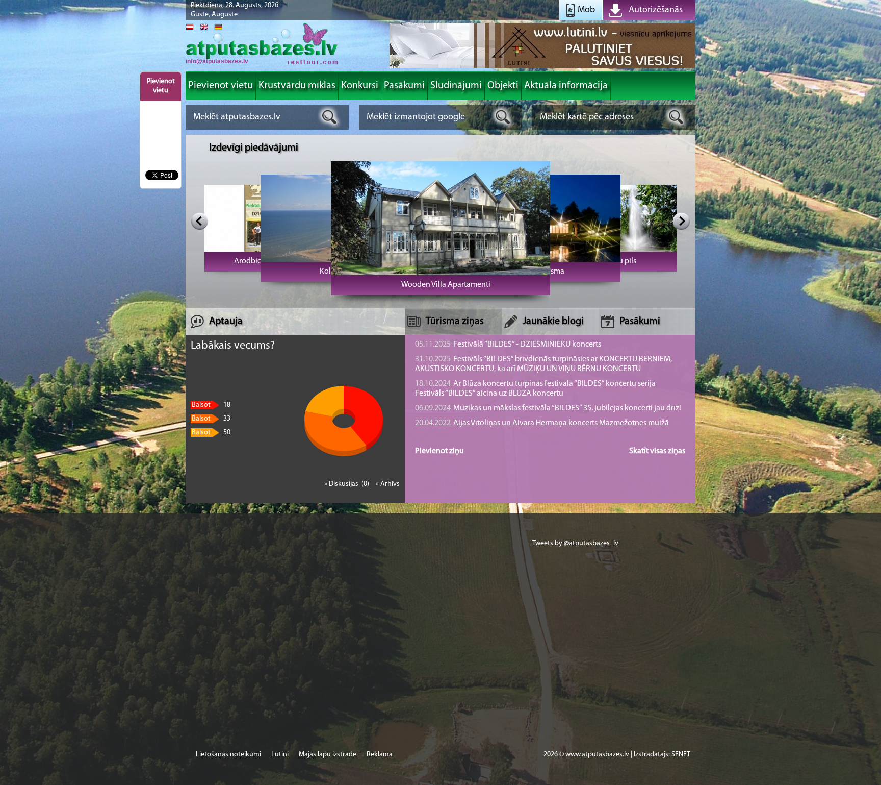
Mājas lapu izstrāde (327, 754)
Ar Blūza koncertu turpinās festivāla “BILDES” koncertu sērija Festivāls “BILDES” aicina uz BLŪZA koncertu (535, 389)
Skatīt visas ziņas (657, 451)
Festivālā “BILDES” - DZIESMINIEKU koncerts (508, 344)
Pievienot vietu (161, 86)
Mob (586, 10)
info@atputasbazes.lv (217, 61)
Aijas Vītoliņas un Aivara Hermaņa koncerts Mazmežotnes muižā (542, 423)
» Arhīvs (388, 484)
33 (211, 419)
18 (211, 405)
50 (211, 432)
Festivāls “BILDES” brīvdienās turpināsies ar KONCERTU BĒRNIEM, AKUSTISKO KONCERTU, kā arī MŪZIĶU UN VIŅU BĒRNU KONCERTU (543, 364)
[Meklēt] (329, 117)
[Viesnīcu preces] (542, 67)
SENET (680, 754)
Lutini (280, 754)
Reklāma (380, 754)
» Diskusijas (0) (347, 484)
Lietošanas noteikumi (228, 754)
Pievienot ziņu (439, 451)
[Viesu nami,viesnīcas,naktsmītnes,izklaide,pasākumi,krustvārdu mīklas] (262, 63)
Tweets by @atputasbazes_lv (575, 543)
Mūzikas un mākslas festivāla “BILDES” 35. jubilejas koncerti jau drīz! (548, 408)
